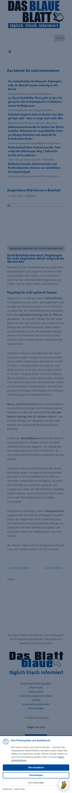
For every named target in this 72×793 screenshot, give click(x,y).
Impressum (7, 789)
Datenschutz (19, 789)
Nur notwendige (36, 782)
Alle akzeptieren (36, 767)
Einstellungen (36, 775)
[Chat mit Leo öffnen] (63, 784)
